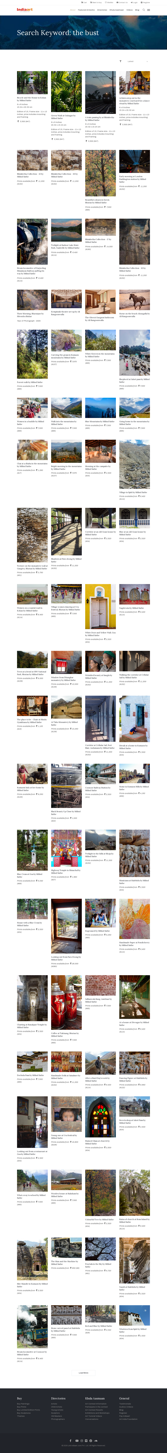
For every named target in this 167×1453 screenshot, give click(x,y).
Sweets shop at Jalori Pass (131, 1120)
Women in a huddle (26, 421)
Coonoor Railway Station (96, 787)
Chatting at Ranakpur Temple (30, 1024)
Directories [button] (102, 10)
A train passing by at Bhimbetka (99, 117)
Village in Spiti (125, 492)
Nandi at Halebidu (127, 1287)
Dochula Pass (23, 1075)
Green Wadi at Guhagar (62, 115)
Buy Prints (21, 1407)
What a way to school (26, 1195)
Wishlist (110, 2)
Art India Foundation (128, 1419)
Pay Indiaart (124, 1416)
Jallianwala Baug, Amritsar (97, 999)
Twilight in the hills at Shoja (98, 853)
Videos (129, 10)
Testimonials (125, 1404)
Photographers (58, 1419)
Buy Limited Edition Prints (28, 1410)
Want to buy (97, 2)
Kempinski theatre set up (63, 311)
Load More (83, 1373)
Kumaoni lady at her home (29, 787)
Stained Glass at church (96, 1141)
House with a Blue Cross (28, 922)
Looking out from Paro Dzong (64, 957)
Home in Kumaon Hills (129, 786)
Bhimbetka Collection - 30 (63, 174)
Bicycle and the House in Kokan (31, 97)
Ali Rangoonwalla (96, 320)
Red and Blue (91, 1326)
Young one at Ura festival (62, 1135)
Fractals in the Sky (93, 1264)
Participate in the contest (96, 1407)
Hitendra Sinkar (24, 316)
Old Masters (56, 1416)
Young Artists (57, 1410)
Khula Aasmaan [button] (117, 10)
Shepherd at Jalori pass (130, 379)
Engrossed (90, 931)
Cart (85, 2)
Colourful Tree (92, 1219)
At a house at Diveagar (129, 1022)
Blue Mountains (92, 421)
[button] (144, 10)
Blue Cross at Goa (25, 874)
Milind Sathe (25, 100)
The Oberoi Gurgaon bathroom (99, 317)
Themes (21, 1416)
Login (135, 2)
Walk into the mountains (62, 421)
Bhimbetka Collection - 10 (131, 268)
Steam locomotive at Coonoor (30, 1352)
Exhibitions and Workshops (97, 1413)
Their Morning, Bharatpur (29, 313)
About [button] (72, 10)
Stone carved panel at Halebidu (65, 1328)
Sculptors (55, 1413)
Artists (54, 1404)
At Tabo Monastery (60, 722)
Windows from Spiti (128, 1329)
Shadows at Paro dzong (61, 559)
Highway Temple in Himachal (64, 870)
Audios (122, 1407)
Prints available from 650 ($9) (65, 1268)
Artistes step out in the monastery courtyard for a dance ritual (134, 101)
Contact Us (123, 2)
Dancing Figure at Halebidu (132, 1078)
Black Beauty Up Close (61, 811)
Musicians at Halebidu (129, 880)
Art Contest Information (95, 1404)
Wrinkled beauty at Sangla (97, 675)
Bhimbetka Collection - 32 (29, 174)
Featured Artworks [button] (86, 10)
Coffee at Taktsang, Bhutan (63, 1033)
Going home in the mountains (133, 421)
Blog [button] (137, 10)
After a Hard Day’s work (96, 1078)
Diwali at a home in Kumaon (132, 745)
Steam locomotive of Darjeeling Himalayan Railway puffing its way (31, 271)
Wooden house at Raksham (63, 1193)
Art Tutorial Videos (93, 1416)
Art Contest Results (94, 1410)
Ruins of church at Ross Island (133, 1219)
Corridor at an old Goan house (99, 532)
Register (146, 2)
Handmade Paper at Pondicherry (134, 942)
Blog (121, 1410)
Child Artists (56, 1407)
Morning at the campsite (96, 466)
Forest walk (22, 382)
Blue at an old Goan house (131, 532)
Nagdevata (124, 608)
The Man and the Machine (63, 1261)
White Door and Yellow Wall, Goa (100, 632)
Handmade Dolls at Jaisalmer (64, 1075)
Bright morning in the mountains (66, 466)
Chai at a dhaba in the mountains (32, 463)
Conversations (91, 1419)
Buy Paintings (23, 1404)
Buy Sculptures (24, 1413)
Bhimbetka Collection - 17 (97, 239)
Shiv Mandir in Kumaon (28, 1284)
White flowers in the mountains (100, 354)
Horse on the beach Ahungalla (133, 313)
